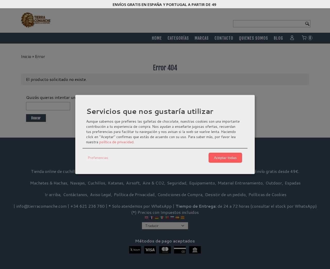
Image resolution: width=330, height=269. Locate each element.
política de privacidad (116, 141)
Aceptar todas (225, 158)
